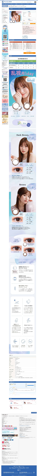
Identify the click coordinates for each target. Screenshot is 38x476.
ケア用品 (3, 66)
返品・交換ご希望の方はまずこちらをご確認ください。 (25, 425)
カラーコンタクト (4, 65)
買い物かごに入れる (29, 53)
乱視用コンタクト (4, 63)
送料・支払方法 (16, 467)
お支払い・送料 (4, 21)
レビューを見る (32, 23)
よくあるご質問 (27, 467)
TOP (9, 6)
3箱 (23, 37)
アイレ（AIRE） (12, 6)
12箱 (26, 37)
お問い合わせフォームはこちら (22, 436)
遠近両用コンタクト (4, 64)
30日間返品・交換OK (5, 22)
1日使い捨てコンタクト (4, 62)
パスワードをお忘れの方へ (5, 12)
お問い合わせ (20, 467)
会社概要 (23, 467)
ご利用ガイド (4, 20)
